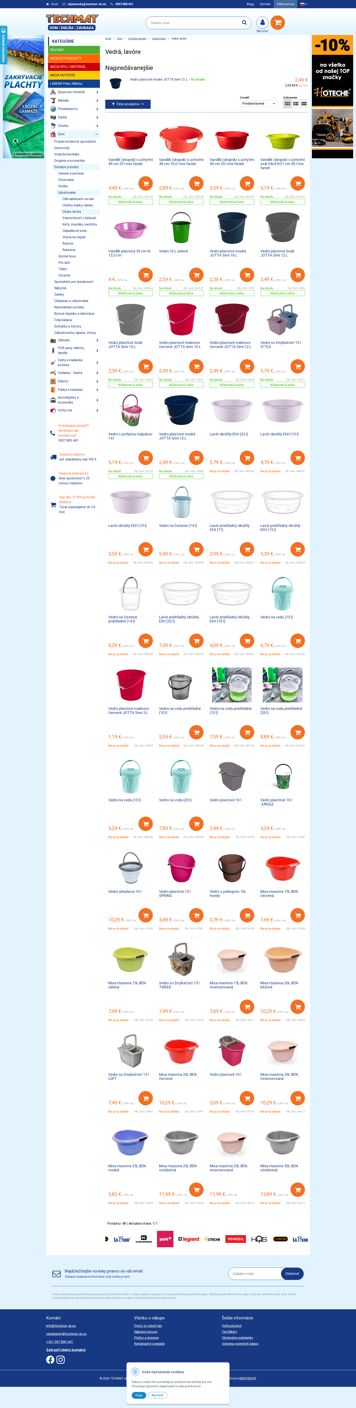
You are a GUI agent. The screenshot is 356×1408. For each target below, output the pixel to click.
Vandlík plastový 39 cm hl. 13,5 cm (129, 253)
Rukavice (68, 250)
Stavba (63, 126)
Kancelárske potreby (69, 307)
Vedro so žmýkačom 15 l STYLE (280, 344)
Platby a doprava (146, 1338)
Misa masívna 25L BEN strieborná (178, 1168)
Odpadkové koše (74, 231)
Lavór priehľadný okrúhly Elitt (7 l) (230, 527)
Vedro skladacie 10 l (124, 891)
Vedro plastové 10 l (225, 800)
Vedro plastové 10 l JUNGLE (276, 802)
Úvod (54, 4)
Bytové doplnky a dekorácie (74, 314)
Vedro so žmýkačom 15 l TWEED (179, 985)
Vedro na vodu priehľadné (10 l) (180, 710)
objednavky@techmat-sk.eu (87, 4)
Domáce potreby (137, 38)
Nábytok (60, 288)
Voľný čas (65, 410)
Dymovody (62, 148)
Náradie (63, 100)
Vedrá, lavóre (71, 212)
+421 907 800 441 (59, 1342)
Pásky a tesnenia (70, 390)
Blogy (250, 4)
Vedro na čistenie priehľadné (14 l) (122, 619)
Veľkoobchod (285, 4)
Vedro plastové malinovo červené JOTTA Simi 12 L (230, 344)
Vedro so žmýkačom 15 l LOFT (128, 1076)
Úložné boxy (67, 256)
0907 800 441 (124, 4)
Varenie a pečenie (71, 173)
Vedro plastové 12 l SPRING (175, 893)
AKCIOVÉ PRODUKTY (65, 58)
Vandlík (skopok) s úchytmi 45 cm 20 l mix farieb (232, 161)
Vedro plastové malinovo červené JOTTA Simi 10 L (180, 344)
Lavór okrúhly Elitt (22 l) (229, 434)
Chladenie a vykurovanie (71, 301)
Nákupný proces (145, 1332)
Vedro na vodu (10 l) (124, 800)
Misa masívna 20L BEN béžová (279, 985)
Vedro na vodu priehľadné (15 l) (231, 710)
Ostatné (64, 275)
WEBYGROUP (247, 1378)
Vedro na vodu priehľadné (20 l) (281, 710)
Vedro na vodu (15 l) (276, 617)
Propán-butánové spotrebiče (75, 141)
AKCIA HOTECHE (62, 75)
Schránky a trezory (67, 326)
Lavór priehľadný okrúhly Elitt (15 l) (280, 527)
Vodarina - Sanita (70, 373)
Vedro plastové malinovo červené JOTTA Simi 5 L (128, 710)
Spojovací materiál (71, 92)
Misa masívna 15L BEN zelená (127, 985)
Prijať (139, 1395)
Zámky (59, 294)
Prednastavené (253, 103)
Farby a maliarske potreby (70, 362)
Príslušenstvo (68, 109)
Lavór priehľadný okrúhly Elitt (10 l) (230, 619)
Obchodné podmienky (237, 1338)
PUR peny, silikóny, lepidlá (71, 350)
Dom (119, 38)
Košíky (63, 186)
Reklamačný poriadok (149, 1344)
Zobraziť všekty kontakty (66, 1350)
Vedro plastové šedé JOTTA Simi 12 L (277, 253)
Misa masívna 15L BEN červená (279, 893)
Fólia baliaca (63, 320)
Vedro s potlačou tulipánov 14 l (130, 436)
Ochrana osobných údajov (240, 1344)
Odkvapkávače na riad (78, 199)
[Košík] (279, 22)
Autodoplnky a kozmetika (68, 400)
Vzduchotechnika (66, 154)
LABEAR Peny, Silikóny (66, 84)
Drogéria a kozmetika (69, 161)
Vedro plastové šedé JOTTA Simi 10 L (125, 344)
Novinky (57, 50)
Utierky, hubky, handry (77, 205)
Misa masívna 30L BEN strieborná (279, 1168)
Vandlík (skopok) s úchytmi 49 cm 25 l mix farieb (130, 161)
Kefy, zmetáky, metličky (79, 224)
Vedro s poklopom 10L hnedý (228, 893)
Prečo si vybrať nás (148, 1326)
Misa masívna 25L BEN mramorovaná (228, 1168)
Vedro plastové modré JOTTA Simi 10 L (228, 253)
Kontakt (265, 4)
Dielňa (62, 117)
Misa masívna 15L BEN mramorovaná (228, 985)
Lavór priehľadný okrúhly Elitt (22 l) (179, 619)
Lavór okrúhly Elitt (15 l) (279, 434)
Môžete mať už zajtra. (130, 201)
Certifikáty (229, 1332)
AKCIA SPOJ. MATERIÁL (68, 67)
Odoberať (292, 1273)
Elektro (63, 381)
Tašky (62, 269)
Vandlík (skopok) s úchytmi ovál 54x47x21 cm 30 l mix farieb (282, 163)
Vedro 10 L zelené (173, 251)
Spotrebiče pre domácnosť (73, 282)
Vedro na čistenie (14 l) (178, 525)
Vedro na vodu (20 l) (175, 800)
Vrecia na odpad (73, 237)
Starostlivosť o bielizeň (79, 218)
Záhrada (63, 340)
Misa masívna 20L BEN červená (178, 1076)
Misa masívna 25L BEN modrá (127, 1168)
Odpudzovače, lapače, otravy (75, 333)
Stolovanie (66, 180)
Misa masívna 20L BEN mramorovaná (279, 1076)
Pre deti (64, 263)
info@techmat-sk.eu (61, 1326)
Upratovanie (159, 38)
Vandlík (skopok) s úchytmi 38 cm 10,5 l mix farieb (181, 161)
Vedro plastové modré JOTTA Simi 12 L (159, 79)
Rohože (67, 243)
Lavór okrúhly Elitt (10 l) (127, 525)
